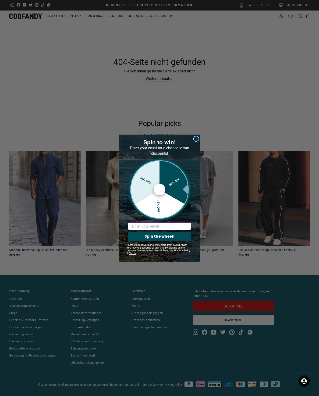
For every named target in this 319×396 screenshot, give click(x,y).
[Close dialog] (196, 138)
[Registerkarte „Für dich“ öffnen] (304, 381)
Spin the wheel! (160, 236)
